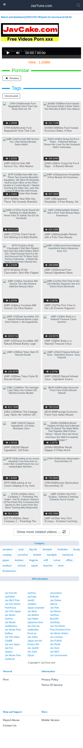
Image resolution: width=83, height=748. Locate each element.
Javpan (9, 651)
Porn (6, 679)
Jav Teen (54, 648)
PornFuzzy (10, 607)
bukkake (63, 549)
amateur (14, 78)
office (69, 560)
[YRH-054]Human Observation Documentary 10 (61, 484)
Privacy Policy (50, 679)
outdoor (7, 565)
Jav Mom (32, 611)
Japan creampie (35, 607)
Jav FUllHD (56, 640)
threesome (9, 570)
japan (6, 560)
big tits (33, 549)
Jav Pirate (55, 644)
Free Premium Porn (60, 629)
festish (37, 554)
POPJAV (54, 596)
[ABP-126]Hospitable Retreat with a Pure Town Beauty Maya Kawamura (61, 237)
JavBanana (11, 626)
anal (21, 549)
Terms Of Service (52, 684)
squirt (34, 565)
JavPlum (54, 615)
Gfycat (30, 655)
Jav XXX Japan (13, 611)
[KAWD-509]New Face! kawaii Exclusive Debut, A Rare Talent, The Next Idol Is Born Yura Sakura (61, 132)
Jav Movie (55, 611)
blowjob (47, 549)
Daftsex (9, 633)
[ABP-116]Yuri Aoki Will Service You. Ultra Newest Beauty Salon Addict (18, 166)
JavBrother (33, 629)
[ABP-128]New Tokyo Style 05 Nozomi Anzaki (21, 378)
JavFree (31, 593)
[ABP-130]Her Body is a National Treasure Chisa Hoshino (58, 343)
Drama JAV (33, 644)
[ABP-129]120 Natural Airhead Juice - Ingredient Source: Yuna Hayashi (61, 379)
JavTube (31, 596)
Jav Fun (9, 648)
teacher (48, 565)
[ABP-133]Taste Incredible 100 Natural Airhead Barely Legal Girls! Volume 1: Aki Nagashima (21, 345)
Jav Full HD (11, 593)
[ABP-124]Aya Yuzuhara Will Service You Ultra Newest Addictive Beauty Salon (20, 308)
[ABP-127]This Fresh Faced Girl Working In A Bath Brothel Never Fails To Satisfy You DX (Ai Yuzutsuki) (21, 238)
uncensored (11, 96)
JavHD (31, 600)
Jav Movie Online (59, 633)
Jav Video (32, 637)
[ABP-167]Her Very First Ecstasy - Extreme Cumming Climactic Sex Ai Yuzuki (61, 521)
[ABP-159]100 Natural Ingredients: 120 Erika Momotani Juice (16, 450)
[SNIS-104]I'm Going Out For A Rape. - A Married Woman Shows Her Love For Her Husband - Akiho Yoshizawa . (62, 167)
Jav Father (32, 618)
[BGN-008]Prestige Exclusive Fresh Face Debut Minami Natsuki (61, 414)
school (21, 565)
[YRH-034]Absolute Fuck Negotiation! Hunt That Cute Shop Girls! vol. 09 (19, 130)
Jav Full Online (12, 604)
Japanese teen (35, 622)
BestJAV (54, 618)
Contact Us (9, 725)
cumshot (22, 554)
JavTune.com (41, 6)
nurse (56, 560)
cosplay (7, 554)
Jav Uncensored (58, 655)
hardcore (67, 554)
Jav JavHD (33, 648)
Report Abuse (11, 720)
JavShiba (55, 622)
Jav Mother (33, 615)
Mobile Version (50, 720)
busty (76, 549)
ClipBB (8, 640)
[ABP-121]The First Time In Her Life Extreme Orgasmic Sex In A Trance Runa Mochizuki (60, 309)
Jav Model (10, 622)
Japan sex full (34, 640)
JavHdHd (10, 596)
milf (46, 560)
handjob (52, 554)
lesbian (19, 560)
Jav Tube (32, 651)
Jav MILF (54, 651)
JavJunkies (56, 593)
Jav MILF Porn (12, 600)
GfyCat (53, 604)
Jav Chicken (56, 637)
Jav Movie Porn (13, 629)
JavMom (31, 604)
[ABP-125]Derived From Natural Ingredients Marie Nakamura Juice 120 (59, 272)
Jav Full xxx (33, 626)
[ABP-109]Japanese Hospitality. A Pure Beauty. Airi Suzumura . (62, 201)
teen (61, 565)
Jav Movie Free (13, 655)
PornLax (31, 633)
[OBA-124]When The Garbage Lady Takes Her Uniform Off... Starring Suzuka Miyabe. (21, 414)
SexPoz (9, 618)
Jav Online (55, 600)
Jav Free (54, 607)
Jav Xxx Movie (57, 626)
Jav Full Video (12, 637)
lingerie (33, 560)
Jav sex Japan (12, 644)
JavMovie (10, 659)
